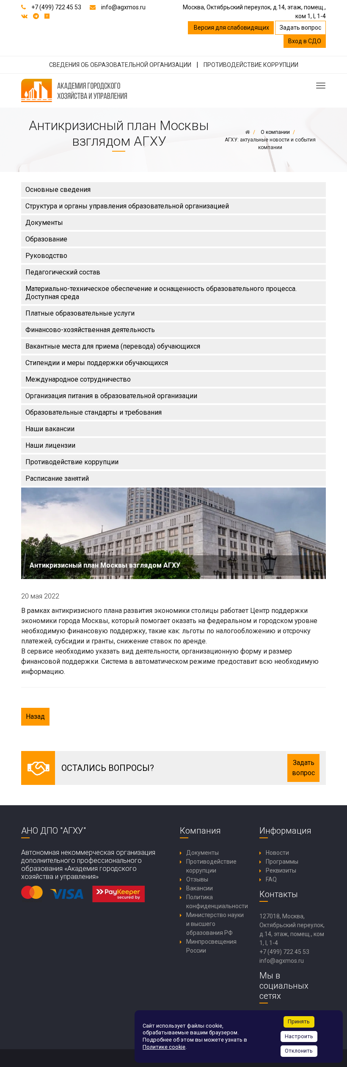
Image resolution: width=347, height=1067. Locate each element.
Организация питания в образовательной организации (111, 396)
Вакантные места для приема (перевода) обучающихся (112, 346)
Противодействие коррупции (71, 462)
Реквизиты (281, 870)
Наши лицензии (50, 445)
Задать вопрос (300, 27)
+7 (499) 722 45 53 (56, 7)
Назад (35, 716)
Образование (46, 239)
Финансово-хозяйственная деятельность (90, 330)
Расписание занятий (57, 478)
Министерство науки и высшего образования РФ (215, 924)
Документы (44, 223)
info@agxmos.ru (123, 7)
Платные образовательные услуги (80, 313)
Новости (277, 852)
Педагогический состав (62, 272)
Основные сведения (58, 190)
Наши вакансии (49, 429)
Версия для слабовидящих (231, 27)
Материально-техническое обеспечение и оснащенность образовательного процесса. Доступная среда (161, 293)
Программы (282, 861)
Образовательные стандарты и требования (93, 412)
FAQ (271, 879)
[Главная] (247, 132)
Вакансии (199, 888)
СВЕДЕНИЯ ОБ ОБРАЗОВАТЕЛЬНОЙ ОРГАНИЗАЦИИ (120, 64)
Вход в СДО (304, 41)
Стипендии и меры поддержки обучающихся (96, 363)
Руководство (46, 256)
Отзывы (197, 879)
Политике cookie (164, 1047)
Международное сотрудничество (78, 379)
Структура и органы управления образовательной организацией (127, 206)
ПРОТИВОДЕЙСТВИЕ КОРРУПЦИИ (251, 64)
